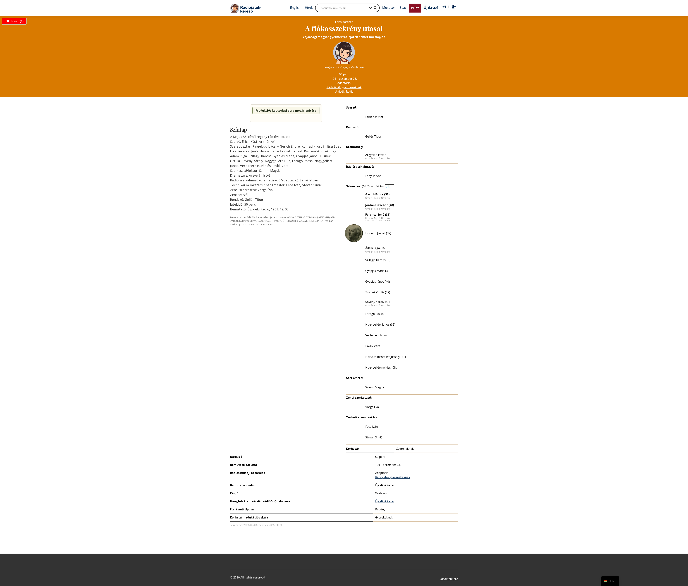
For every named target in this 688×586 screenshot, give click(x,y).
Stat (403, 7)
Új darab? (431, 7)
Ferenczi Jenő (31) (377, 215)
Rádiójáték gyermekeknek (344, 87)
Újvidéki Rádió (344, 91)
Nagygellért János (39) (380, 324)
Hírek (309, 7)
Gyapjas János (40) (377, 282)
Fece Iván (371, 427)
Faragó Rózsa (374, 314)
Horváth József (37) (378, 233)
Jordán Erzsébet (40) (379, 205)
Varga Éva (372, 407)
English (295, 7)
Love (16, 21)
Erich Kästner (374, 117)
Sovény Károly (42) (377, 302)
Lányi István (373, 176)
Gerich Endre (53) (377, 194)
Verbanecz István (376, 335)
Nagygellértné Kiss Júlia (381, 367)
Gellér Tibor (373, 136)
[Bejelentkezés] (444, 7)
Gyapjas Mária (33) (377, 271)
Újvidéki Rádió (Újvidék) (377, 158)
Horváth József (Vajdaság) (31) (385, 357)
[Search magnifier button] (375, 7)
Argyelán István (375, 155)
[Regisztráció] (454, 7)
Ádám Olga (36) (375, 248)
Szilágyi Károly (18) (377, 260)
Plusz (415, 8)
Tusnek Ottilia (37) (377, 292)
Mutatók (388, 7)
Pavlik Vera (372, 346)
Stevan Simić (373, 437)
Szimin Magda (374, 387)
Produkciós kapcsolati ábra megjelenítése (285, 110)
